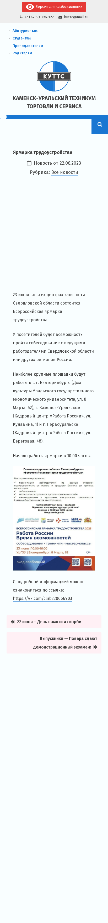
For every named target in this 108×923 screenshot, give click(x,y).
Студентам (22, 38)
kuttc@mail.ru (76, 17)
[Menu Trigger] (3, 117)
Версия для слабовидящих (58, 6)
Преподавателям (28, 46)
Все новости (64, 172)
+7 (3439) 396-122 (39, 17)
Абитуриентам (25, 30)
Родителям (22, 53)
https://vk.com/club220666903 (42, 598)
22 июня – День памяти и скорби (49, 621)
